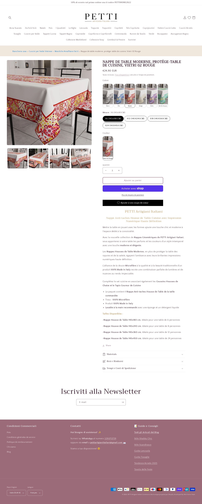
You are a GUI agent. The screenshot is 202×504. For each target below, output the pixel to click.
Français (33, 493)
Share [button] (108, 345)
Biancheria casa (20, 51)
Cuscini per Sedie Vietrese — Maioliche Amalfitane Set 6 (54, 51)
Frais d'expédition (122, 75)
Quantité (106, 165)
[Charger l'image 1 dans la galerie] (17, 158)
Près (9, 432)
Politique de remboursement (19, 442)
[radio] (108, 96)
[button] (10, 18)
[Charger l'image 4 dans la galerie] (81, 158)
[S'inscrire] (123, 402)
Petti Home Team (189, 494)
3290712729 (110, 438)
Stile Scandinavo (142, 445)
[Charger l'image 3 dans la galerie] (60, 158)
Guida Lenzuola (142, 451)
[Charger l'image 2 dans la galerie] (39, 158)
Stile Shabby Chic (143, 438)
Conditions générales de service (21, 437)
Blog (9, 452)
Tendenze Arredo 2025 (145, 463)
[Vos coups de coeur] (189, 17)
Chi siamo (11, 447)
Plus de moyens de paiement (133, 195)
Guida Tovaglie (141, 457)
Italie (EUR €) (15, 493)
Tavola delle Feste (143, 469)
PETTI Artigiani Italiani (135, 494)
